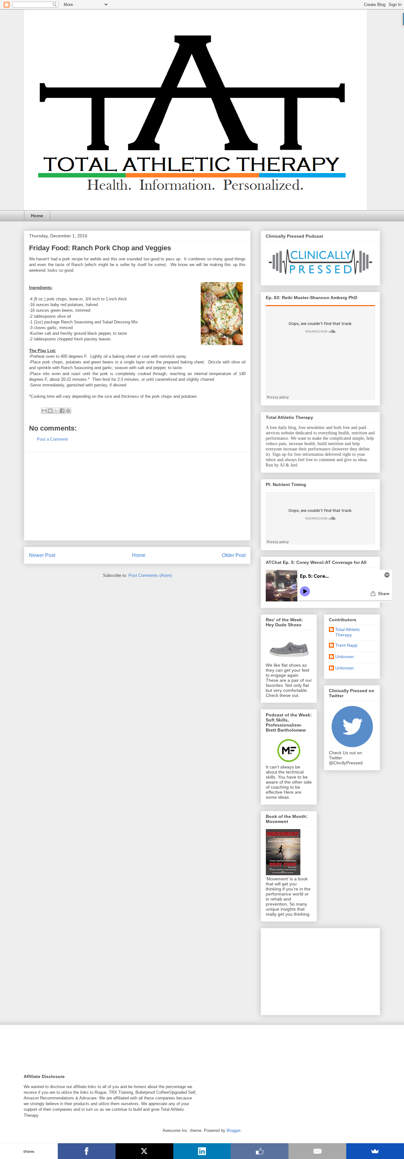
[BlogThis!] (50, 411)
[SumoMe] (375, 1151)
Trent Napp (346, 645)
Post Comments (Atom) (150, 575)
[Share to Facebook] (62, 411)
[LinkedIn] (202, 1151)
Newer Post (42, 555)
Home (37, 215)
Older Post (234, 555)
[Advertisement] (137, 496)
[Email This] (44, 411)
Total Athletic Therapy (347, 632)
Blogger (233, 1130)
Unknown (344, 656)
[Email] (317, 1151)
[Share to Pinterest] (68, 411)
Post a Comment (52, 439)
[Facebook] (87, 1151)
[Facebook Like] (259, 1151)
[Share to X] (56, 411)
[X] (144, 1151)
